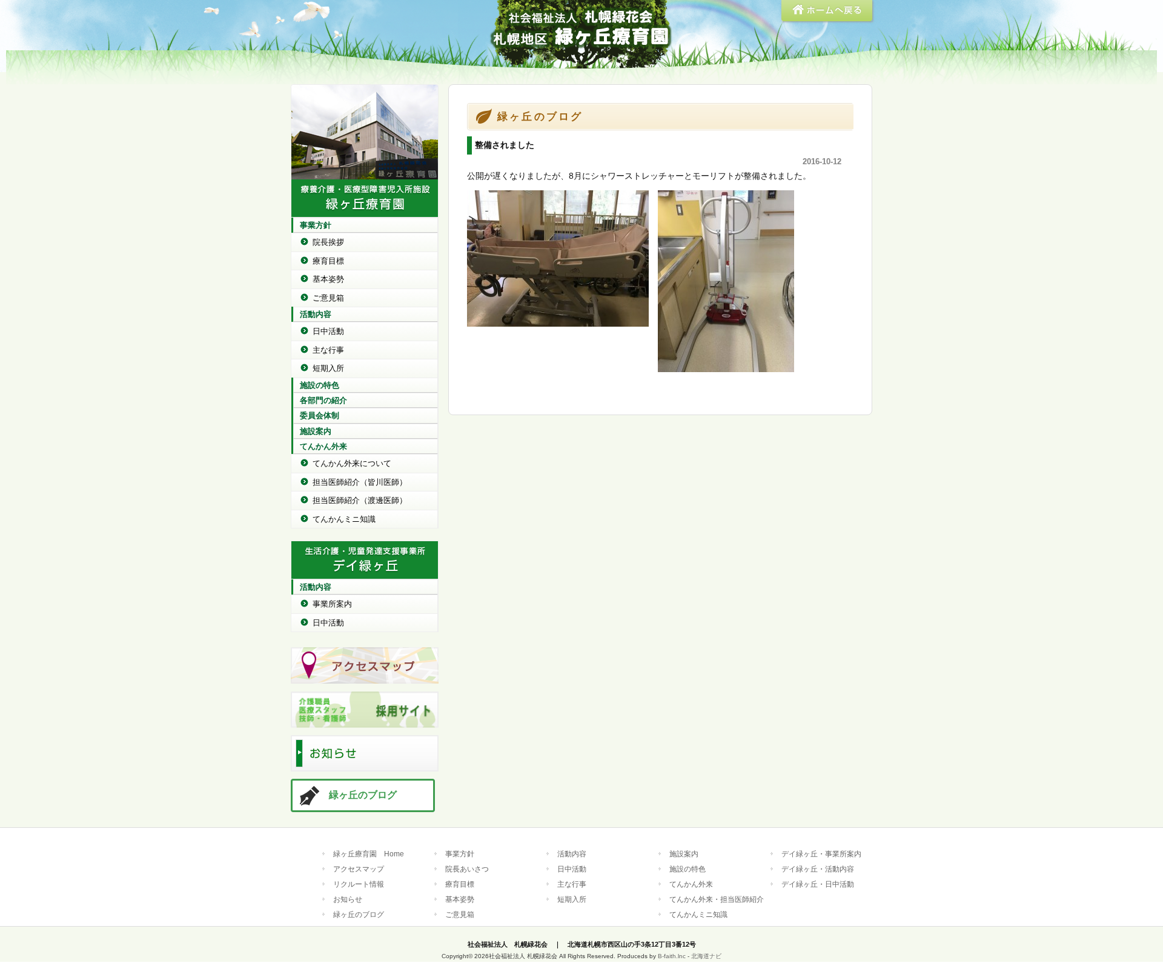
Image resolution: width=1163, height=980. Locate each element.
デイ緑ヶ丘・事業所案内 (821, 854)
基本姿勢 (328, 279)
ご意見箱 (328, 297)
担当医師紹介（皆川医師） (360, 482)
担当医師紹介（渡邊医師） (360, 500)
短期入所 (328, 368)
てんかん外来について (352, 463)
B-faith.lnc (672, 956)
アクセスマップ (358, 869)
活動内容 (315, 314)
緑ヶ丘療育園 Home (368, 854)
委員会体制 (319, 415)
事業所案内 (332, 603)
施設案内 (315, 431)
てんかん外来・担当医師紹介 (716, 899)
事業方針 (315, 225)
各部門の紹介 (323, 400)
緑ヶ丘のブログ (363, 795)
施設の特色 (319, 385)
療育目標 (328, 260)
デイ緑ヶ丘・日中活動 (817, 884)
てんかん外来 (323, 446)
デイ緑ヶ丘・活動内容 (817, 869)
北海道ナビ (706, 956)
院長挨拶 (328, 242)
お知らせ (347, 899)
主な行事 (328, 350)
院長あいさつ (467, 869)
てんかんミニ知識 (344, 519)
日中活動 (328, 331)
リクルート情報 (358, 884)
